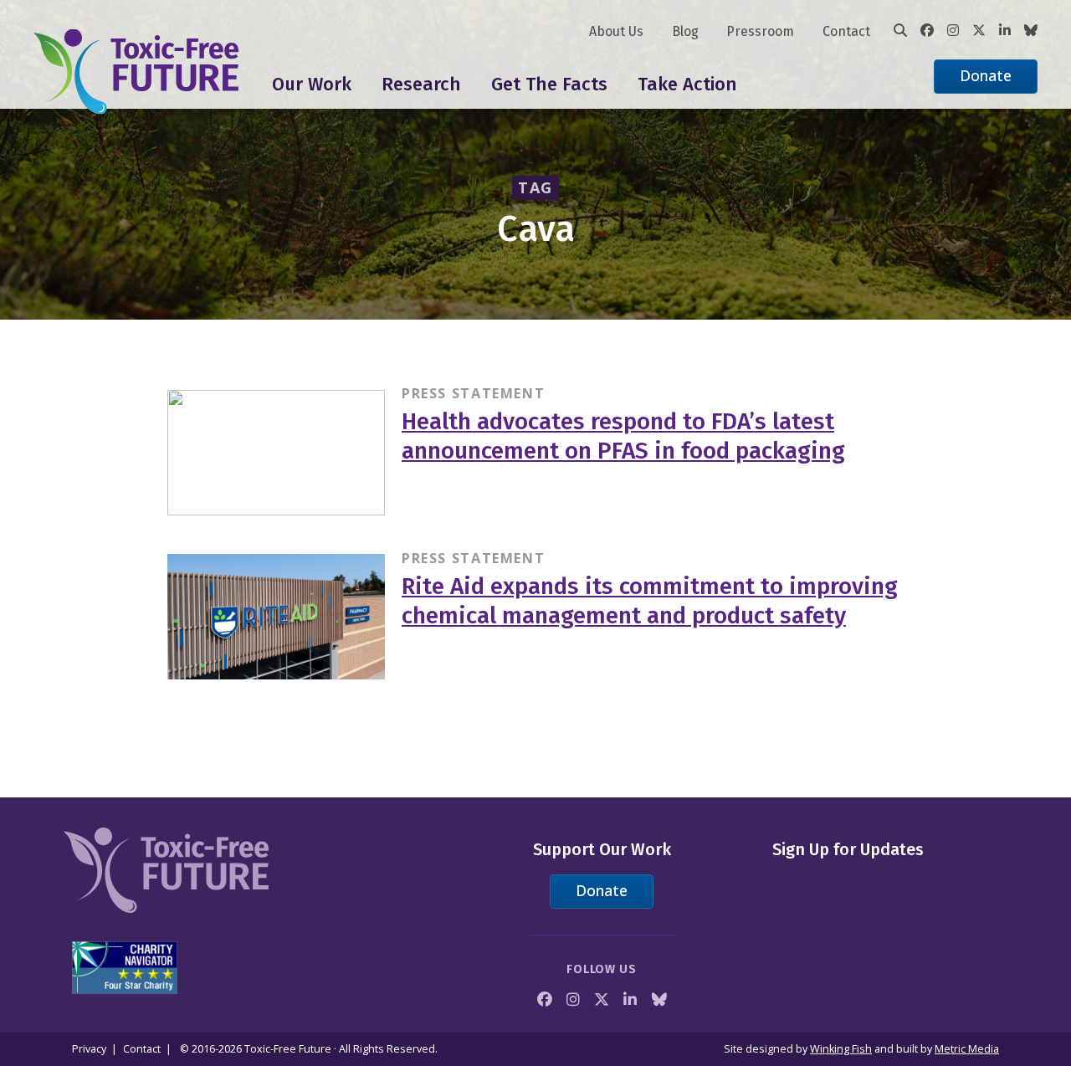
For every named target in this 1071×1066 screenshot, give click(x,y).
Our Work (311, 84)
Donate (986, 75)
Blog (685, 31)
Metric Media (967, 1049)
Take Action (687, 84)
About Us (616, 31)
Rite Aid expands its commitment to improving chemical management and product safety (650, 600)
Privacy (89, 1049)
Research (421, 84)
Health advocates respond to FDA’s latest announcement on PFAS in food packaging (623, 435)
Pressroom (760, 31)
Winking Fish (841, 1049)
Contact (846, 31)
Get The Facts (549, 84)
